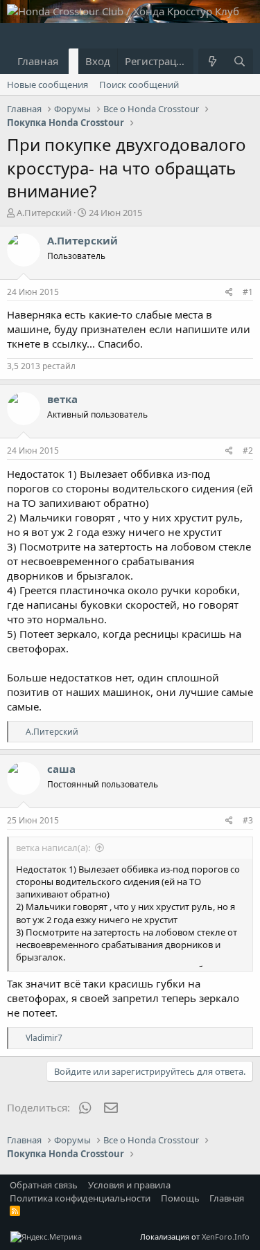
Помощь (180, 1198)
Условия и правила (129, 1185)
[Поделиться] (229, 293)
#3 (248, 820)
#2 (248, 450)
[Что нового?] (211, 61)
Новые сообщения (47, 84)
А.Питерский (44, 212)
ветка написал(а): (53, 847)
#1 (248, 292)
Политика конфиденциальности (80, 1198)
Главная (37, 61)
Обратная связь (44, 1185)
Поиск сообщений (139, 84)
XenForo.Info (226, 1236)
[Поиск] (239, 61)
